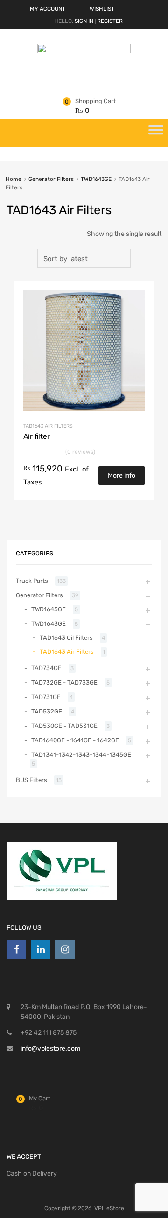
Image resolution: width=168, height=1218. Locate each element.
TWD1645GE (48, 609)
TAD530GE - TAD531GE (64, 725)
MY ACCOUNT (47, 9)
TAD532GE (46, 711)
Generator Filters (51, 179)
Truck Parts (32, 580)
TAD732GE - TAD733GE (64, 682)
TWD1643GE (96, 179)
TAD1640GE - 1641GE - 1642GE (75, 740)
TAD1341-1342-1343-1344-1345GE (81, 754)
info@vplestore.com (50, 1048)
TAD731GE (46, 696)
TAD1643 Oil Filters (66, 637)
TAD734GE (46, 667)
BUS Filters (31, 779)
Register (110, 21)
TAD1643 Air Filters (48, 426)
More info (121, 475)
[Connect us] (16, 949)
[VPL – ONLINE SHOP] (84, 51)
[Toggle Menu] (155, 132)
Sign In (84, 21)
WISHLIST (102, 9)
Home (13, 179)
